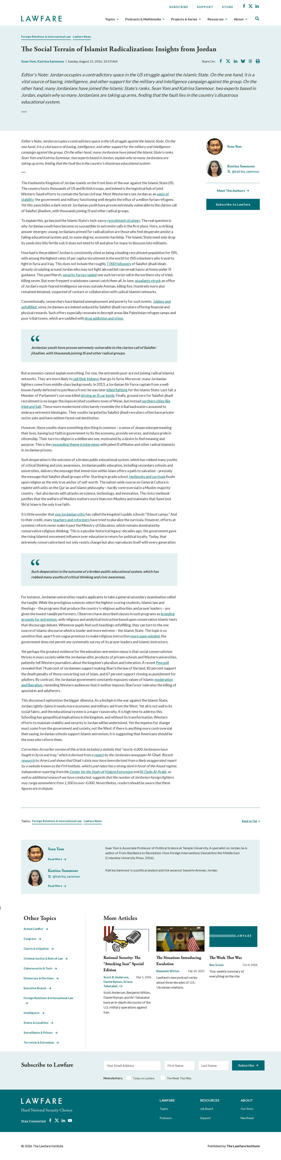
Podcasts (166, 1118)
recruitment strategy (123, 220)
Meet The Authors (231, 190)
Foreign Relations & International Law (46, 36)
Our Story (247, 1108)
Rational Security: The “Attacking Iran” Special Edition (123, 964)
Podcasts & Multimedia (143, 19)
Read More (55, 859)
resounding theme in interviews (75, 444)
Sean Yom (28, 61)
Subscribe (178, 7)
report (99, 755)
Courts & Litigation (37, 948)
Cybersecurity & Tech (39, 968)
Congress (31, 938)
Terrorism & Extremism (40, 1042)
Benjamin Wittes (167, 971)
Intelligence (33, 1012)
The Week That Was (225, 957)
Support (205, 7)
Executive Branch (36, 988)
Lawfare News (82, 36)
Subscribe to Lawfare (233, 204)
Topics (110, 19)
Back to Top (249, 821)
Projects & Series (184, 19)
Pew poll (162, 662)
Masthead (247, 1118)
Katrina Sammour (50, 61)
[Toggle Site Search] (257, 18)
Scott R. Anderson (116, 977)
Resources (216, 19)
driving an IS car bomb (97, 395)
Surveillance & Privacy (39, 1032)
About (239, 19)
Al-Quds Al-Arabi (153, 772)
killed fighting (117, 390)
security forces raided (80, 275)
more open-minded (145, 636)
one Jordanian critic (70, 514)
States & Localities (37, 1022)
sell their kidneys (86, 379)
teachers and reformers (71, 520)
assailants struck (148, 280)
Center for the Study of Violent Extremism (101, 772)
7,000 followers (119, 264)
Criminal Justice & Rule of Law (44, 958)
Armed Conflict (35, 929)
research (28, 760)
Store (227, 7)
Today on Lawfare (143, 1078)
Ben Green (216, 965)
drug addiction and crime (104, 318)
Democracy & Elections (40, 978)
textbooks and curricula (147, 476)
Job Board (206, 1108)
